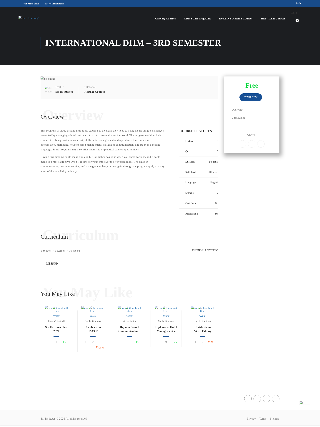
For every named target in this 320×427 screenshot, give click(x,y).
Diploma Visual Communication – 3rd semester (129, 329)
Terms (262, 418)
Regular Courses (94, 91)
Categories (89, 87)
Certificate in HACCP (93, 329)
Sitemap (274, 418)
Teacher (59, 87)
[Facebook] (242, 144)
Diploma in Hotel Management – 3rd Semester (166, 329)
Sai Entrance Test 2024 (56, 329)
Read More (56, 308)
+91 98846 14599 (31, 3)
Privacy (251, 418)
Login (298, 3)
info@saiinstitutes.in (54, 3)
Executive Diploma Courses (236, 18)
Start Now (250, 97)
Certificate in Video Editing (202, 329)
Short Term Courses (273, 18)
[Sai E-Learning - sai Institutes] (42, 18)
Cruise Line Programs (197, 18)
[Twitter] (261, 144)
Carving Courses (165, 18)
